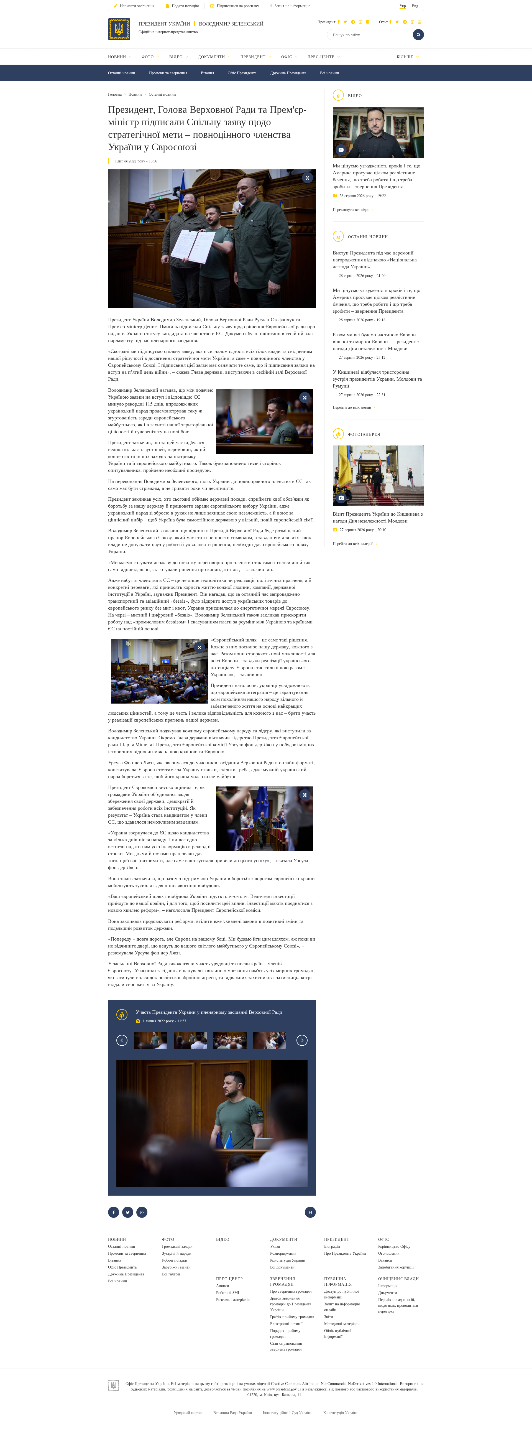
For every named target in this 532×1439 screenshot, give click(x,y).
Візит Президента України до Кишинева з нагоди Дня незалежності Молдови (378, 517)
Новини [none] (117, 56)
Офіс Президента (242, 72)
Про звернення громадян (291, 1291)
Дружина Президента (288, 72)
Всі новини (329, 72)
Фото (168, 1239)
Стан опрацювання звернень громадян (286, 1346)
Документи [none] (212, 56)
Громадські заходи (177, 1246)
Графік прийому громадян (292, 1316)
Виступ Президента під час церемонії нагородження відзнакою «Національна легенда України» (375, 259)
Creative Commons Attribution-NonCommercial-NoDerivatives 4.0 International (334, 1383)
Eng (415, 5)
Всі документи (282, 1267)
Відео (222, 1239)
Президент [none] (254, 56)
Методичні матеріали (342, 1323)
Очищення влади (398, 1278)
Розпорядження (283, 1253)
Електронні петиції (286, 1323)
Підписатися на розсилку (238, 5)
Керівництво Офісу (394, 1246)
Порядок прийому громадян (285, 1333)
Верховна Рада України (232, 1412)
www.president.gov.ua (284, 1389)
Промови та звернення (168, 72)
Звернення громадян (282, 1281)
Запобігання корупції (396, 1267)
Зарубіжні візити (176, 1267)
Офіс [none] (287, 56)
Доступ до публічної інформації (341, 1294)
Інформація (387, 1285)
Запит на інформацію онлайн (342, 1306)
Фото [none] (148, 56)
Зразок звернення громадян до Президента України (290, 1303)
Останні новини (121, 72)
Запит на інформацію (292, 5)
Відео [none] (176, 56)
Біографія (332, 1246)
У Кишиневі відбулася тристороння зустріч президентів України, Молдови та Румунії (377, 378)
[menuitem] (122, 57)
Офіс (383, 1239)
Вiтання (207, 72)
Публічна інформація (338, 1281)
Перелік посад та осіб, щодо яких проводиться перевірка (398, 1305)
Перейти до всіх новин (352, 407)
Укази (275, 1246)
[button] (347, 21)
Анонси (222, 1285)
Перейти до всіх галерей (354, 543)
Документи (283, 1239)
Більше (406, 56)
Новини (135, 94)
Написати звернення (137, 5)
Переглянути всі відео (351, 209)
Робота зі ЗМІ (227, 1292)
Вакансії (385, 1260)
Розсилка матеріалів (233, 1299)
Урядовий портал (188, 1412)
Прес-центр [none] (322, 56)
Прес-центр (229, 1278)
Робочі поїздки (174, 1260)
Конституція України (287, 1260)
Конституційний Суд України (288, 1412)
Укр (403, 5)
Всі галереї (171, 1274)
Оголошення (388, 1253)
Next (302, 1040)
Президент (336, 1239)
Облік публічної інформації (337, 1333)
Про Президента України (345, 1253)
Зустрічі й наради (176, 1253)
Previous (121, 1040)
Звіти (328, 1316)
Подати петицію (185, 5)
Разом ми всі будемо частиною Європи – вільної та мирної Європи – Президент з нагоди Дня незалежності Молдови (376, 341)
